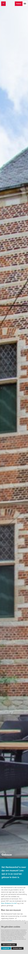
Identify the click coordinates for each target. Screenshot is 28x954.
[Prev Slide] (1, 388)
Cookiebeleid (9, 940)
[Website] (3, 4)
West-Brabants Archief (9, 903)
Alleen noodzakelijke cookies (9, 944)
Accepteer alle (6, 948)
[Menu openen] (24, 3)
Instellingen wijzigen (17, 948)
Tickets (18, 4)
